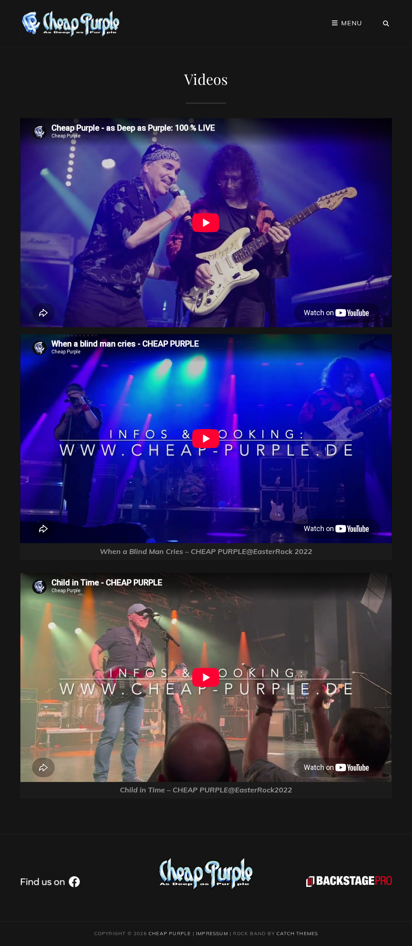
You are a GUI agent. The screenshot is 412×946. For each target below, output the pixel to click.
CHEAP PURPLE (169, 933)
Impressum (212, 933)
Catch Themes (297, 933)
